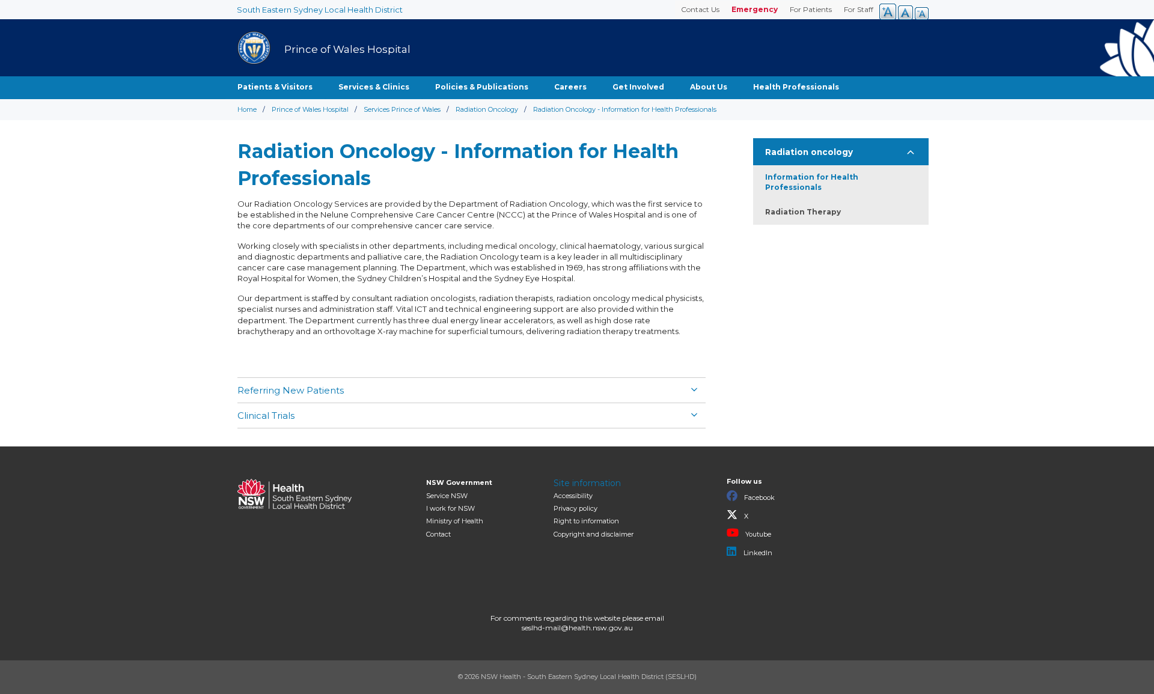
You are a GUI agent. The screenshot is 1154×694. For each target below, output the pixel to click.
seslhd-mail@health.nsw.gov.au (577, 627)
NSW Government (459, 482)
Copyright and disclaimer (593, 534)
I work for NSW (450, 508)
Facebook (758, 497)
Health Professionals (796, 86)
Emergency (754, 9)
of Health (454, 521)
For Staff (858, 9)
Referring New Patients (290, 390)
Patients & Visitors (275, 86)
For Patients (811, 9)
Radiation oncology (809, 152)
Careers (570, 86)
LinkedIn (757, 553)
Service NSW (447, 496)
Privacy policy (575, 508)
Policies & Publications (481, 86)
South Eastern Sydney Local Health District (320, 9)
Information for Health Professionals (811, 182)
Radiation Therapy (803, 211)
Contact (438, 534)
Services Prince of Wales (402, 109)
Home (247, 109)
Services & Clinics (373, 86)
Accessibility (573, 496)
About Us (708, 86)
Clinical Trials (266, 415)
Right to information (586, 521)
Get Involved (638, 86)
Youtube (757, 534)
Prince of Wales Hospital (310, 109)
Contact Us (700, 9)
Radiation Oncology (487, 109)
